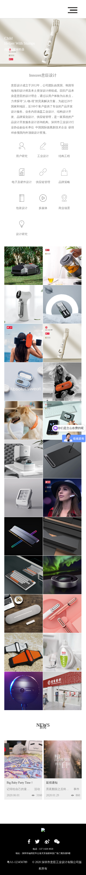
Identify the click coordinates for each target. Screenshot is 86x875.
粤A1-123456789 (17, 862)
